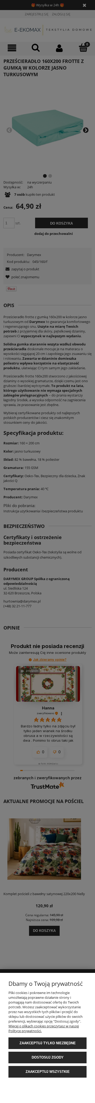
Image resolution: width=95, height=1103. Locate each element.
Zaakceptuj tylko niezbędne (48, 1043)
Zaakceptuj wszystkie (48, 1072)
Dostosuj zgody (48, 1057)
